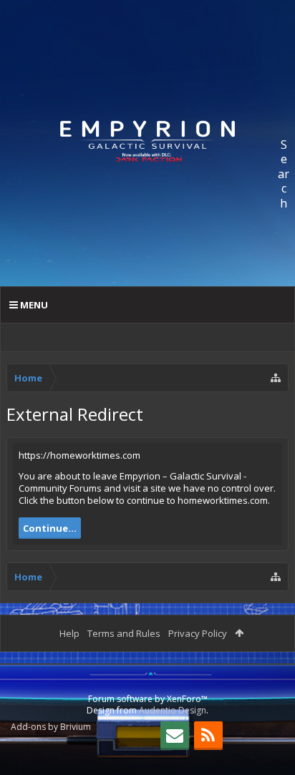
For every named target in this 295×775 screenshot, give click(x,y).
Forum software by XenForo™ (148, 699)
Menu (33, 304)
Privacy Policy (197, 633)
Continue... (50, 528)
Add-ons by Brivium (51, 727)
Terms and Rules (123, 633)
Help (69, 633)
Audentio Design (172, 710)
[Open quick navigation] (275, 377)
